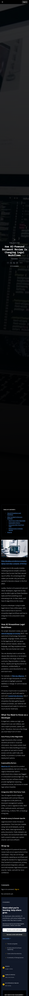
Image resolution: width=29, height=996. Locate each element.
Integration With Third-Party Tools (13, 792)
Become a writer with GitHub (14, 934)
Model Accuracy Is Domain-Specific (13, 818)
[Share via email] (17, 262)
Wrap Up (9, 532)
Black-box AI (5, 766)
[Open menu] (2, 2)
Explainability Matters (14, 523)
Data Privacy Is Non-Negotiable (17, 521)
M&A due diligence (18, 676)
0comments (15, 266)
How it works (6, 938)
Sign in (25, 2)
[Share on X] (11, 262)
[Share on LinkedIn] (14, 262)
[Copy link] (8, 262)
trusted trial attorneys (15, 696)
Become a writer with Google (14, 930)
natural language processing (10, 633)
